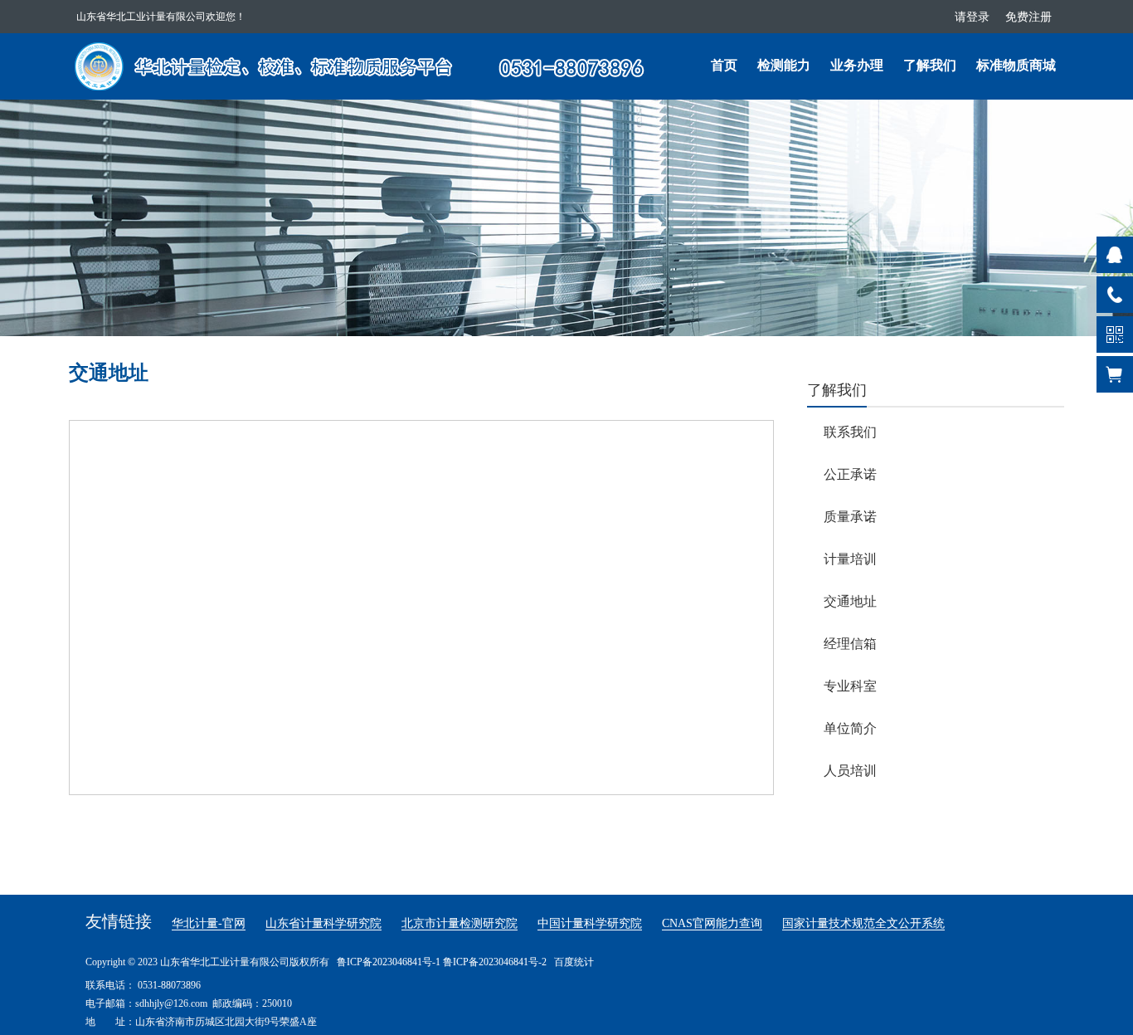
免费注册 (1028, 16)
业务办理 (856, 65)
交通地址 (850, 601)
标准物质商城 (1016, 65)
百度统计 (574, 962)
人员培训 (850, 771)
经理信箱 (850, 644)
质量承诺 (850, 517)
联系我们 (850, 432)
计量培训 (850, 559)
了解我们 (929, 65)
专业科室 (850, 686)
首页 (724, 65)
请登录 (972, 16)
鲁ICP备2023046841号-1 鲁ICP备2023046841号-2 (442, 962)
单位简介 (850, 728)
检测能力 (783, 65)
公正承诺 (850, 474)
